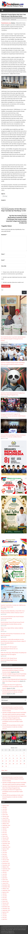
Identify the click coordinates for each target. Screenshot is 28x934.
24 (6, 763)
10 (6, 758)
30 (2, 766)
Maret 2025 (5, 836)
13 (17, 758)
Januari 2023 (5, 883)
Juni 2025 (4, 830)
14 (20, 758)
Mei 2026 (4, 811)
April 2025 (4, 834)
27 (17, 763)
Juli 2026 (4, 807)
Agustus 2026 (5, 805)
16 (2, 760)
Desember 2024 (6, 841)
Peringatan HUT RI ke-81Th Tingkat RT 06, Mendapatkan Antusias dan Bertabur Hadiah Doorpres (12, 686)
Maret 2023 (5, 879)
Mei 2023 (4, 876)
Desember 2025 (6, 820)
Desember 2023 (6, 863)
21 (20, 760)
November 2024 (6, 843)
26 (13, 763)
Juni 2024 (4, 852)
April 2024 (4, 856)
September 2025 (6, 825)
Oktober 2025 (5, 823)
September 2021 (6, 910)
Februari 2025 (5, 838)
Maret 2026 (5, 814)
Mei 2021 (4, 917)
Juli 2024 (4, 850)
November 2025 (6, 821)
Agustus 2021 (5, 912)
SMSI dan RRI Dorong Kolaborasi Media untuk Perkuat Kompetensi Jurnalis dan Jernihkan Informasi (12, 691)
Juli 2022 (4, 894)
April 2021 (4, 919)
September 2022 (6, 890)
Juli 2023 (4, 872)
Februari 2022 (5, 903)
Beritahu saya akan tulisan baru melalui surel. (13, 282)
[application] (14, 738)
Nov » (6, 770)
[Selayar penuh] (25, 743)
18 (9, 760)
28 (20, 763)
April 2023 (4, 877)
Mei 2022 (4, 897)
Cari (2, 289)
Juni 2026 (4, 809)
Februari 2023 (5, 881)
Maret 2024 (5, 857)
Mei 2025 (4, 832)
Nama (3, 254)
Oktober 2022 (5, 888)
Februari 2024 (5, 859)
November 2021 (6, 908)
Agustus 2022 (5, 892)
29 (24, 763)
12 (13, 758)
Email (3, 260)
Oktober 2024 (5, 845)
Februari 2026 (5, 816)
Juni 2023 (4, 874)
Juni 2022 (4, 895)
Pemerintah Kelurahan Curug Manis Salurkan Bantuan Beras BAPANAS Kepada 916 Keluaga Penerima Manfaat (13, 338)
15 (24, 758)
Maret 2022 (5, 901)
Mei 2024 (4, 854)
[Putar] (3, 743)
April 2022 (4, 899)
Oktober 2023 (5, 867)
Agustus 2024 (5, 848)
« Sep (2, 770)
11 (9, 758)
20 (17, 760)
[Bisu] (23, 743)
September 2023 (6, 868)
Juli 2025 (4, 829)
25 (9, 763)
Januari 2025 (5, 839)
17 (6, 760)
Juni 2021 (4, 915)
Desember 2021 (6, 906)
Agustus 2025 (5, 827)
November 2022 (6, 886)
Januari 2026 (5, 818)
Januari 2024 (5, 861)
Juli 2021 (4, 913)
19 (13, 760)
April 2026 (4, 812)
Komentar (4, 234)
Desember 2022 (6, 885)
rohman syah (13, 19)
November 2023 (6, 865)
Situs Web (3, 266)
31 (6, 766)
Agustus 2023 (5, 870)
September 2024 (6, 847)
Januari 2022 (5, 904)
